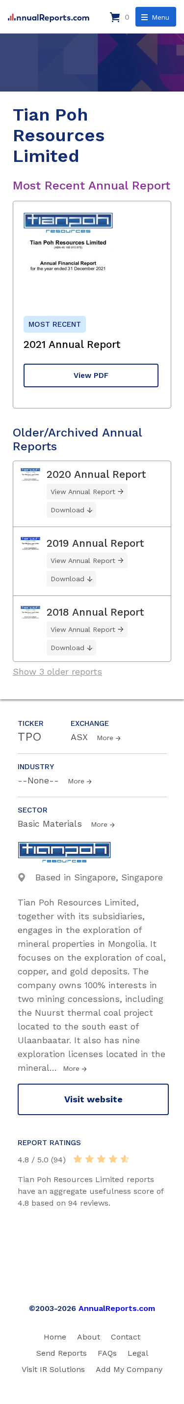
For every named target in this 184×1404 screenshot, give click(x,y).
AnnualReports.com (117, 1308)
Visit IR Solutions (53, 1369)
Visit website (93, 1099)
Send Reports (61, 1353)
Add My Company (129, 1369)
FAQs (107, 1353)
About (88, 1337)
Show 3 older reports (57, 671)
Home (55, 1337)
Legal (138, 1353)
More (105, 738)
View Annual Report (83, 492)
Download (67, 510)
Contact (125, 1337)
